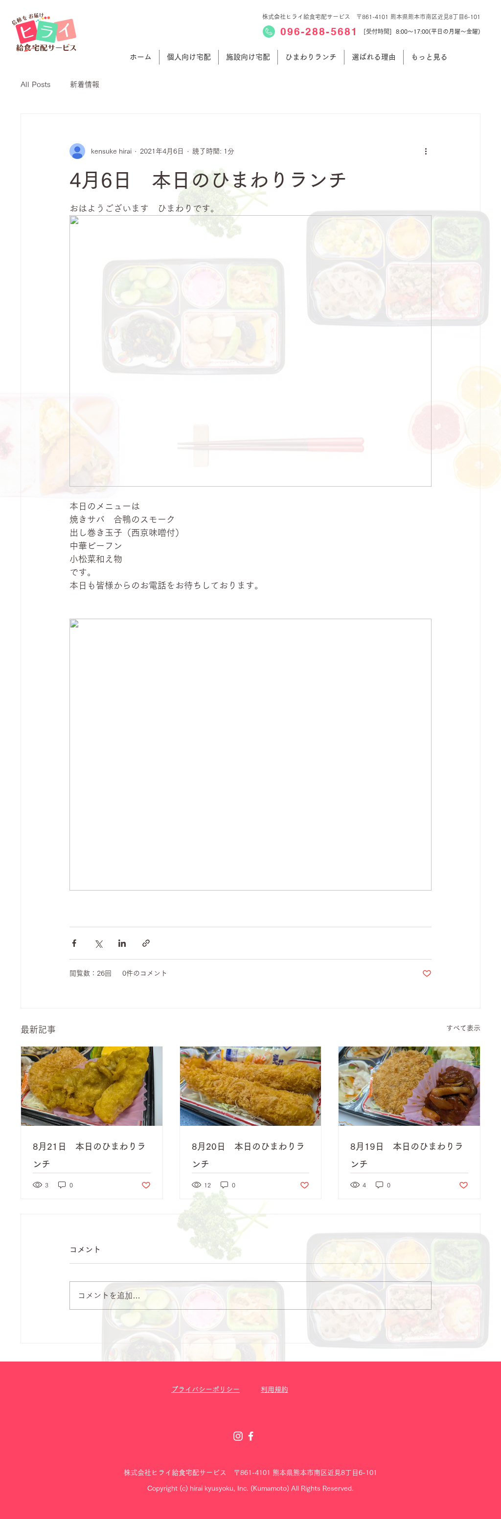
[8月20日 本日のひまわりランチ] (250, 1086)
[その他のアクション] (426, 151)
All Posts (35, 84)
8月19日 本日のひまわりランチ (406, 1155)
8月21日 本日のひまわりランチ (89, 1155)
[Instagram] (238, 1436)
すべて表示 (463, 1028)
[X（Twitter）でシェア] (98, 943)
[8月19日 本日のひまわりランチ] (409, 1086)
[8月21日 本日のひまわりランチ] (91, 1086)
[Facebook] (251, 1436)
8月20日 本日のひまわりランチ (248, 1155)
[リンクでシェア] (146, 943)
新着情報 (84, 84)
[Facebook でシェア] (74, 943)
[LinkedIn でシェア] (122, 943)
